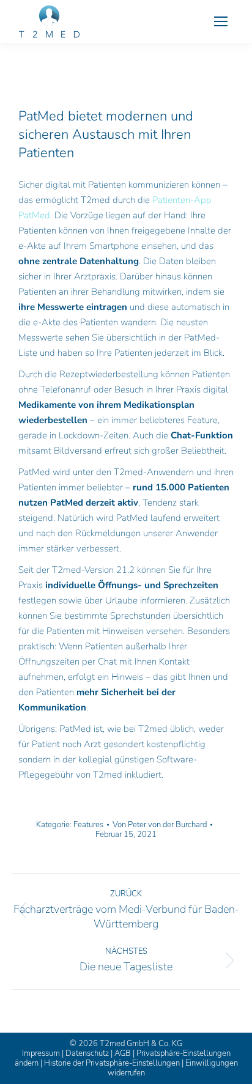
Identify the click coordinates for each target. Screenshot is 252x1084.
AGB (122, 1053)
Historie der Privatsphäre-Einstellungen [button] (112, 1063)
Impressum (41, 1053)
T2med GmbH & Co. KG (141, 1043)
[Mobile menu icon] (221, 21)
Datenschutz (87, 1053)
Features (88, 824)
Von (160, 825)
